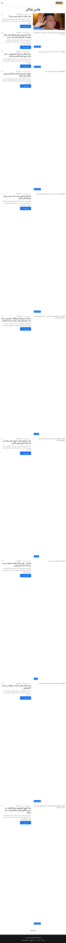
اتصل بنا (38, 940)
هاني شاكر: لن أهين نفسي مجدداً (20, 16)
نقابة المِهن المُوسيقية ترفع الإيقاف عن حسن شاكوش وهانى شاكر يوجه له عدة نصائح (18, 810)
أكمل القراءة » (25, 26)
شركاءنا (42, 940)
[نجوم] (59, 3)
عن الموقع (33, 940)
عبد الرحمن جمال (26, 14)
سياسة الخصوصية (25, 940)
